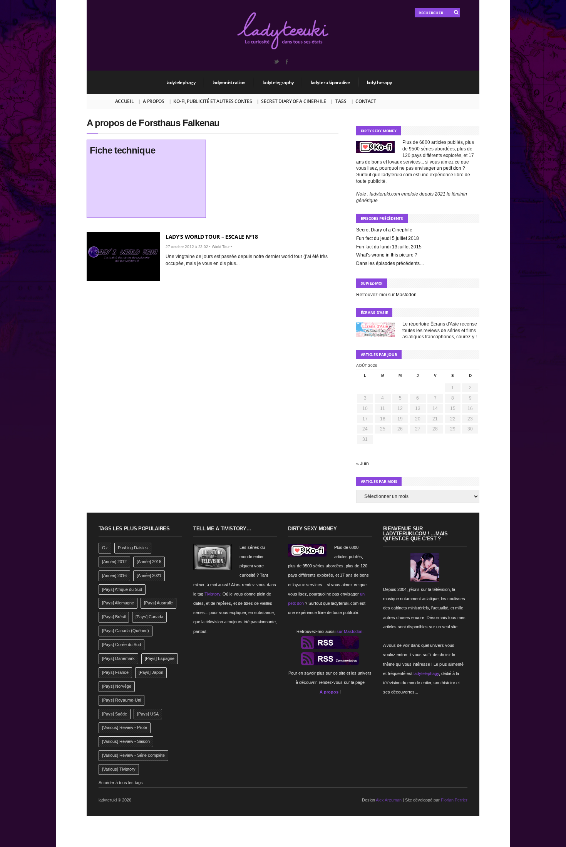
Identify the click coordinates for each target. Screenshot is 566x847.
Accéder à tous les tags (121, 782)
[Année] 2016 (114, 575)
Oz (105, 547)
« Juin (362, 463)
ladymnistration (229, 82)
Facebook (286, 62)
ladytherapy (379, 82)
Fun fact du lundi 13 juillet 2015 (389, 247)
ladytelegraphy (278, 82)
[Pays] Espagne (159, 658)
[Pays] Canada (149, 616)
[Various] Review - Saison (126, 741)
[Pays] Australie (158, 603)
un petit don (449, 168)
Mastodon (406, 294)
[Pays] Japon (151, 672)
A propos (153, 101)
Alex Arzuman (389, 800)
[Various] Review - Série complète (133, 755)
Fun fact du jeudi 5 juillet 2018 (387, 238)
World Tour (221, 247)
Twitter (276, 62)
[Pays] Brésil (114, 616)
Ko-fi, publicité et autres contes (212, 101)
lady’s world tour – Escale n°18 (212, 236)
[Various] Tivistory (119, 769)
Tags (341, 101)
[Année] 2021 (149, 575)
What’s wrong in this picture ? (386, 255)
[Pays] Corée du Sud (121, 644)
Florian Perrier (454, 800)
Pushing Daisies (133, 547)
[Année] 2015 (149, 561)
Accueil (124, 101)
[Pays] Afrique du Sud (122, 589)
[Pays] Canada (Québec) (125, 630)
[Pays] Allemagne (118, 603)
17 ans (346, 575)
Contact (365, 101)
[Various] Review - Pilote (124, 727)
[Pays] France (115, 672)
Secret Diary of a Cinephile (293, 101)
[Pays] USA (148, 714)
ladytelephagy (181, 82)
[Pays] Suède (114, 714)
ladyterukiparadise (330, 82)
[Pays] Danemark (118, 658)
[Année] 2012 (114, 561)
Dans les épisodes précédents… (390, 263)
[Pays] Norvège (116, 686)
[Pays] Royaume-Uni (121, 700)
